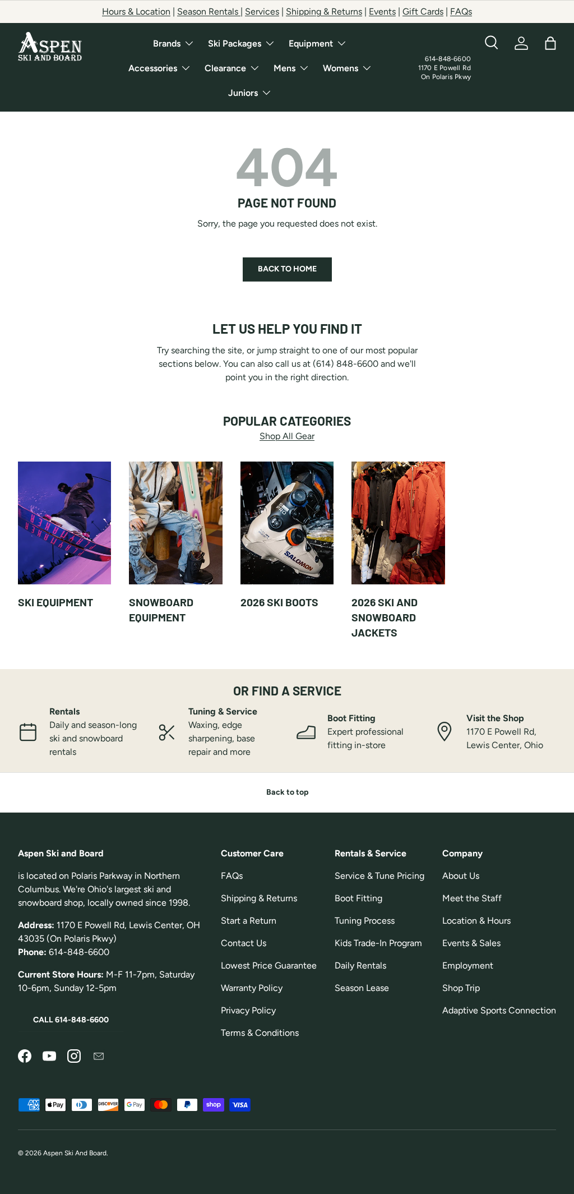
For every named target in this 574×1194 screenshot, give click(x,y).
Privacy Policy (248, 1010)
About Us (460, 875)
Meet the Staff (472, 898)
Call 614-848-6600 (71, 1020)
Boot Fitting (358, 898)
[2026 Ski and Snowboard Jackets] (398, 523)
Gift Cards (422, 11)
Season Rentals (208, 11)
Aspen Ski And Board (75, 1153)
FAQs (461, 11)
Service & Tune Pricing (379, 875)
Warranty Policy (252, 988)
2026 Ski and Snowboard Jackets (384, 617)
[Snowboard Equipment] (175, 523)
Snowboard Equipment (161, 610)
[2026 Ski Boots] (287, 523)
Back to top (287, 792)
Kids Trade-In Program (378, 943)
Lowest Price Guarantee (269, 965)
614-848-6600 (448, 59)
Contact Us (243, 943)
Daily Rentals (360, 965)
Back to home (287, 269)
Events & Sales (471, 943)
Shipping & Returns (324, 11)
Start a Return (248, 920)
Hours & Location (136, 11)
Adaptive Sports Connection (499, 1010)
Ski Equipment (55, 602)
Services (262, 11)
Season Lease (362, 988)
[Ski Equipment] (64, 523)
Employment (467, 965)
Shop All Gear (287, 436)
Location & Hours (476, 920)
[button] (550, 43)
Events (382, 11)
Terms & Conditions (260, 1032)
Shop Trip (461, 988)
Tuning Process (365, 920)
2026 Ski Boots (279, 602)
